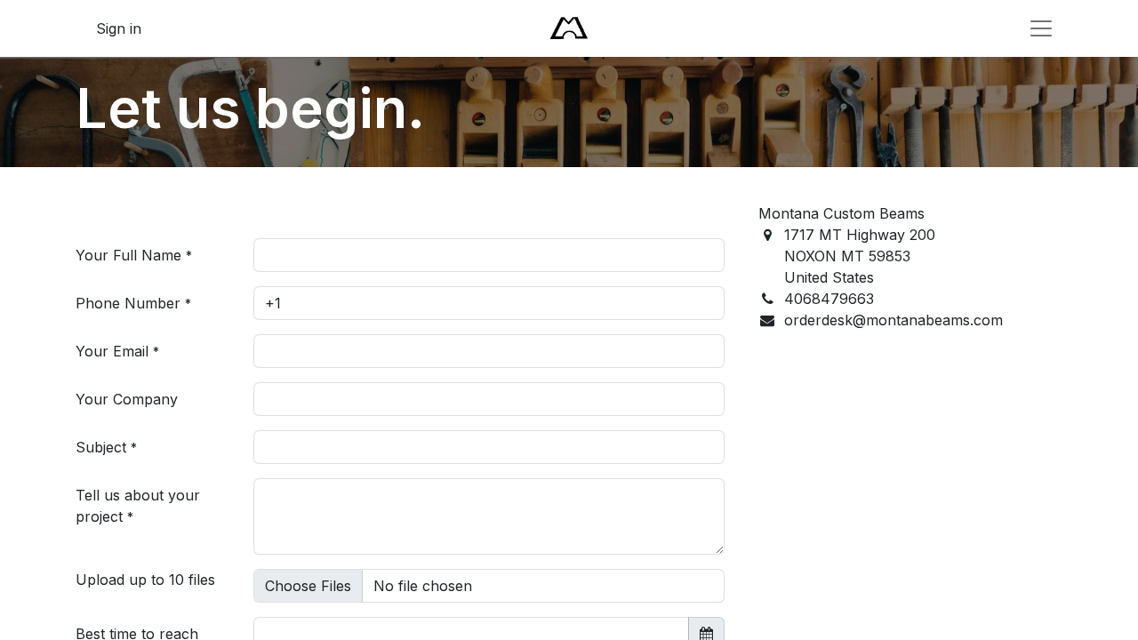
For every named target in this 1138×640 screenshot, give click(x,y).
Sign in (118, 28)
